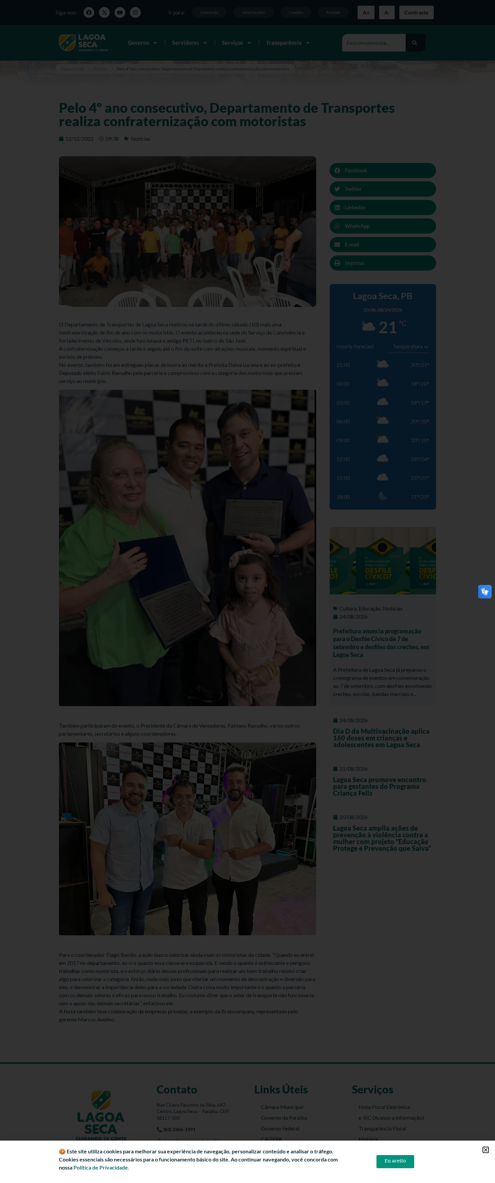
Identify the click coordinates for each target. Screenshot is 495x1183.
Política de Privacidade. (101, 1167)
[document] (247, 591)
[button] (485, 1149)
